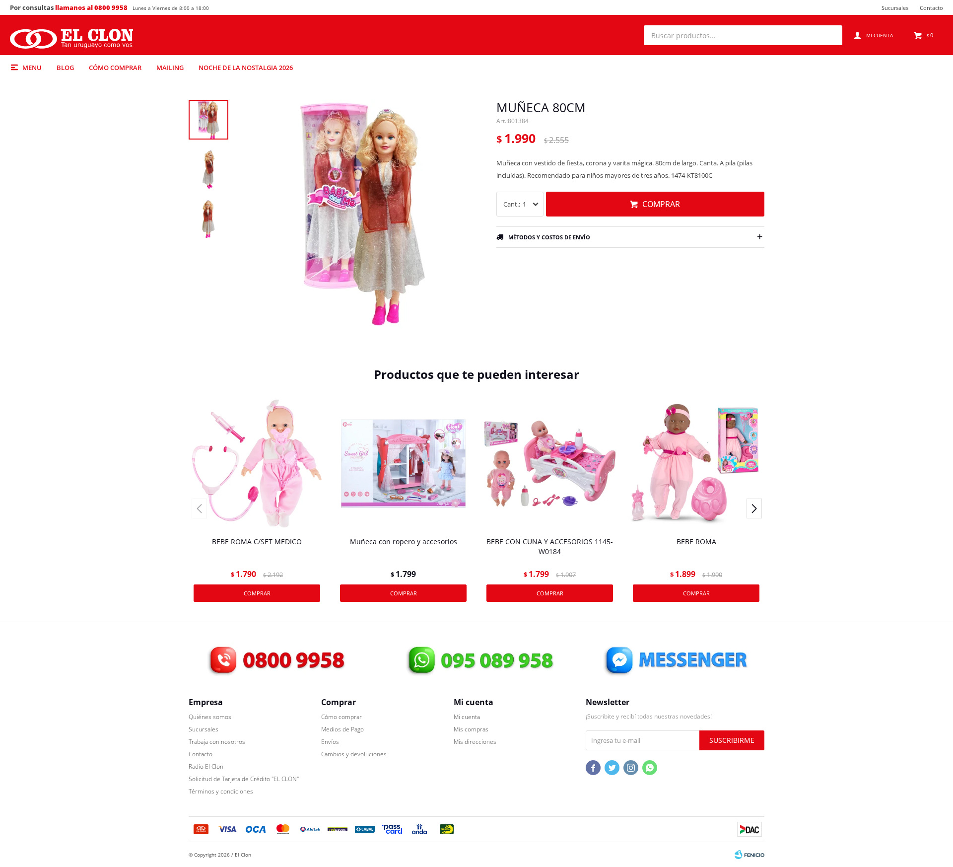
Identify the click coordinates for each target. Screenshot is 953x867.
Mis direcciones (475, 741)
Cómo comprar (115, 67)
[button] (829, 35)
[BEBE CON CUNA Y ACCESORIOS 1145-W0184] (549, 463)
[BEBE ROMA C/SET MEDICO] (257, 463)
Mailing (170, 67)
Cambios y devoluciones (354, 754)
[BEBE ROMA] (696, 463)
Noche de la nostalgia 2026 (246, 67)
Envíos (330, 741)
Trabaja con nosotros (217, 741)
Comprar (661, 204)
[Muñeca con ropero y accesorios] (403, 463)
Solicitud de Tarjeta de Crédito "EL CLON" (244, 779)
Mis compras (471, 729)
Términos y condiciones (221, 791)
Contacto (931, 7)
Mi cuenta (467, 717)
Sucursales (895, 7)
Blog (65, 67)
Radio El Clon (206, 766)
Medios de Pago (342, 729)
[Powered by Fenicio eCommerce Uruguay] (749, 854)
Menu (32, 67)
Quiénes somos (210, 717)
